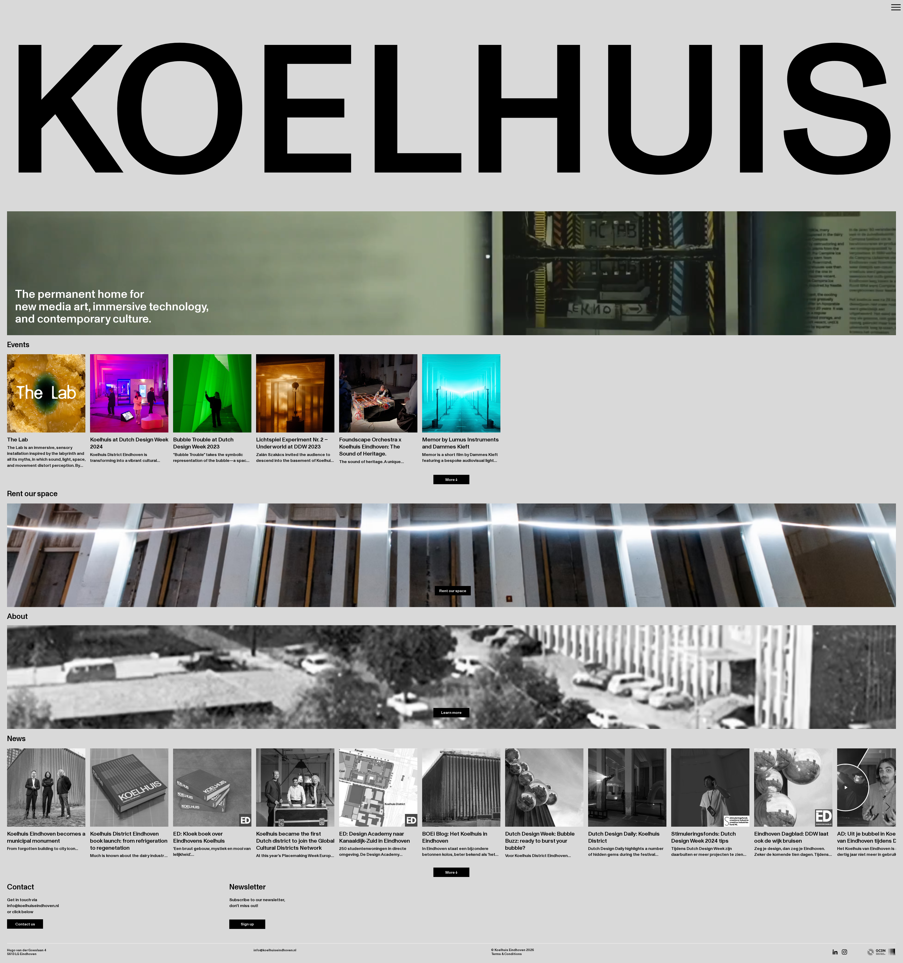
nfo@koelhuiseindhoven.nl (33, 905)
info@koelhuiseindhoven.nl (274, 950)
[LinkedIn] (835, 951)
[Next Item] (888, 807)
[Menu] (896, 7)
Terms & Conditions (506, 954)
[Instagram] (844, 951)
